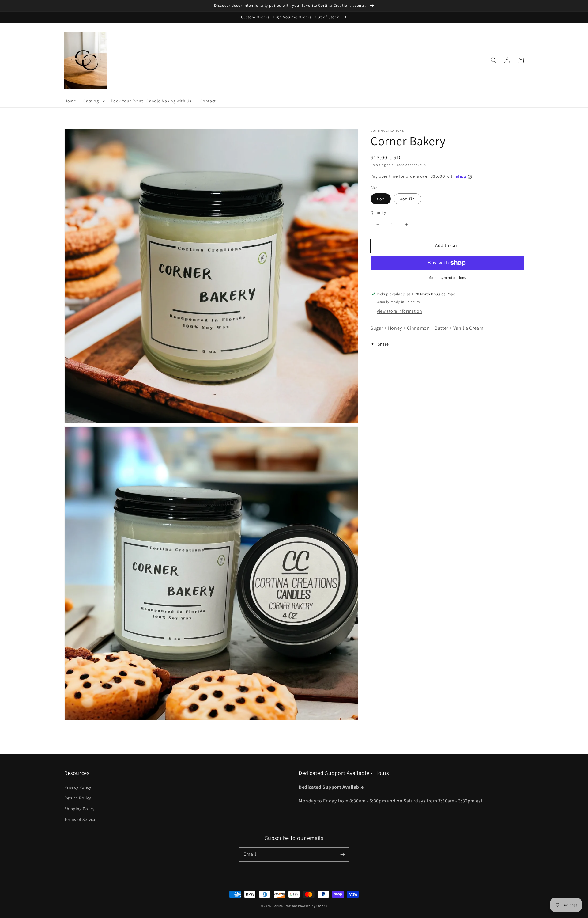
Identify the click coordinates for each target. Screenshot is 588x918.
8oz (380, 199)
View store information (399, 311)
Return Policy (77, 798)
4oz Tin (407, 199)
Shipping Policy (79, 808)
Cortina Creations (285, 906)
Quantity (378, 212)
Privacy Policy (77, 787)
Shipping (378, 164)
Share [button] (383, 344)
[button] (93, 100)
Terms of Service (80, 819)
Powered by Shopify (312, 906)
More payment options (447, 277)
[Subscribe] (342, 854)
